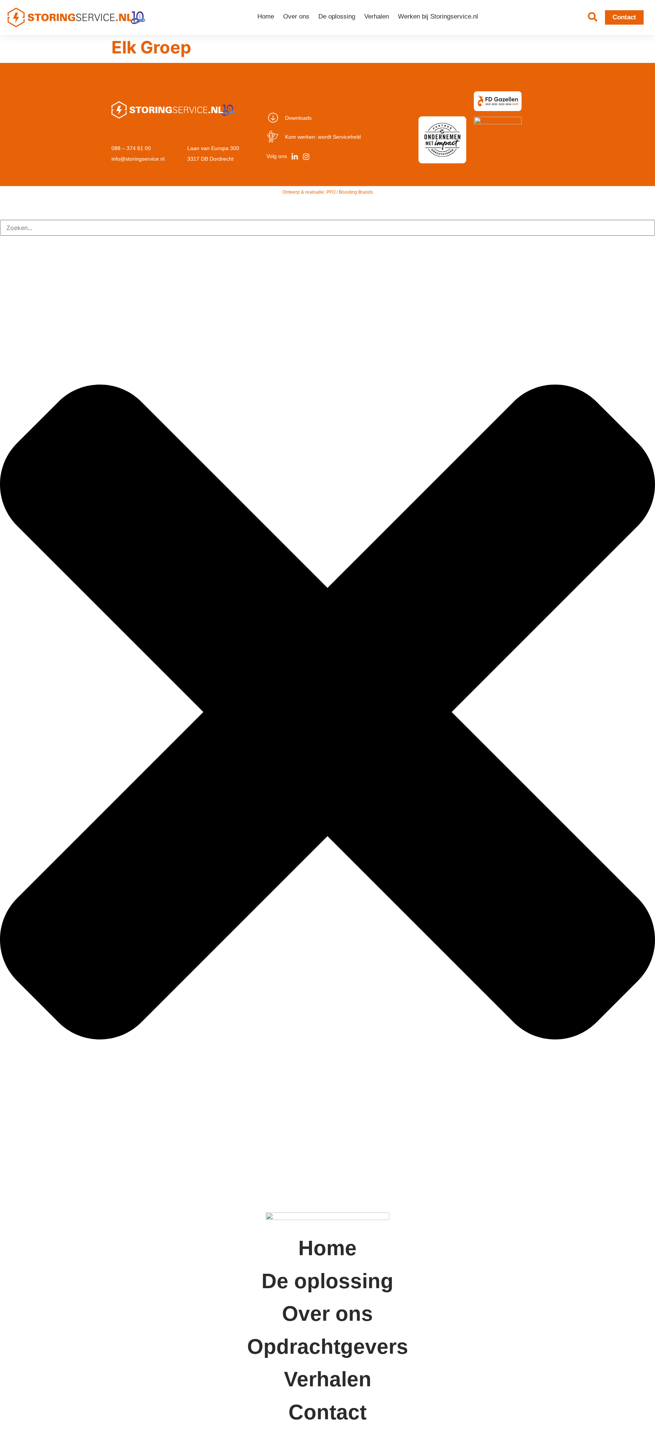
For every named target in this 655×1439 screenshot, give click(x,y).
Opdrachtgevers (327, 1346)
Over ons (296, 16)
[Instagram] (306, 156)
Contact (327, 1412)
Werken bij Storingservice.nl (438, 16)
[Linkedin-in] (294, 156)
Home (265, 16)
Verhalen (376, 16)
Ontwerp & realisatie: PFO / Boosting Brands (327, 192)
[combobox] (327, 228)
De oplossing (336, 16)
